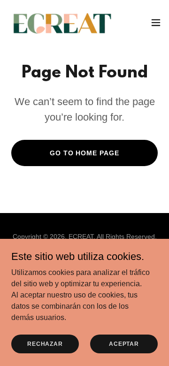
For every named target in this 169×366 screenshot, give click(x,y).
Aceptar (124, 343)
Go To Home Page (85, 153)
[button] (155, 22)
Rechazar (45, 343)
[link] (60, 22)
